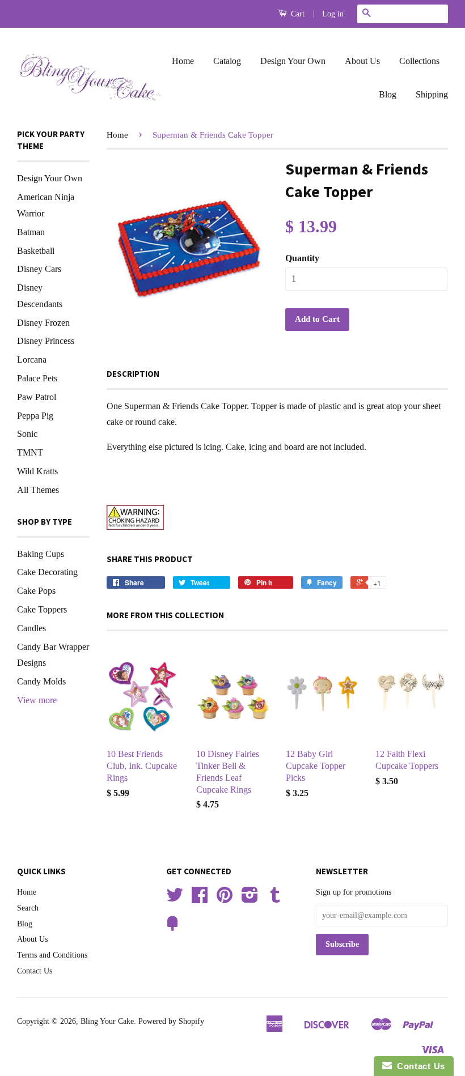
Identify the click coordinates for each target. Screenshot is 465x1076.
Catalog (227, 61)
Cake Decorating (47, 572)
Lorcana (31, 359)
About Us (362, 61)
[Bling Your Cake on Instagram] (250, 899)
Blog (387, 94)
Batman (31, 232)
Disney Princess (45, 341)
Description (133, 373)
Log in (333, 14)
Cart (297, 14)
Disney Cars (39, 269)
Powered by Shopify (171, 1021)
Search (28, 908)
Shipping (432, 94)
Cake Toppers (42, 609)
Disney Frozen (43, 323)
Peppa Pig (35, 415)
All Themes (38, 490)
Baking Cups (40, 554)
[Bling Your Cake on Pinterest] (224, 899)
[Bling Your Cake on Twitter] (174, 899)
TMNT (30, 452)
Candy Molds (41, 681)
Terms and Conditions (52, 955)
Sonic (27, 434)
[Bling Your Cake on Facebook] (199, 899)
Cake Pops (36, 591)
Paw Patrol (36, 397)
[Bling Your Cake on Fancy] (172, 928)
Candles (31, 628)
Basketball (35, 251)
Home (183, 61)
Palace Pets (37, 378)
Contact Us (34, 971)
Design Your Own (292, 61)
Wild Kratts (37, 471)
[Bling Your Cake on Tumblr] (275, 899)
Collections (419, 61)
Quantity (302, 258)
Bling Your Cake (107, 1021)
